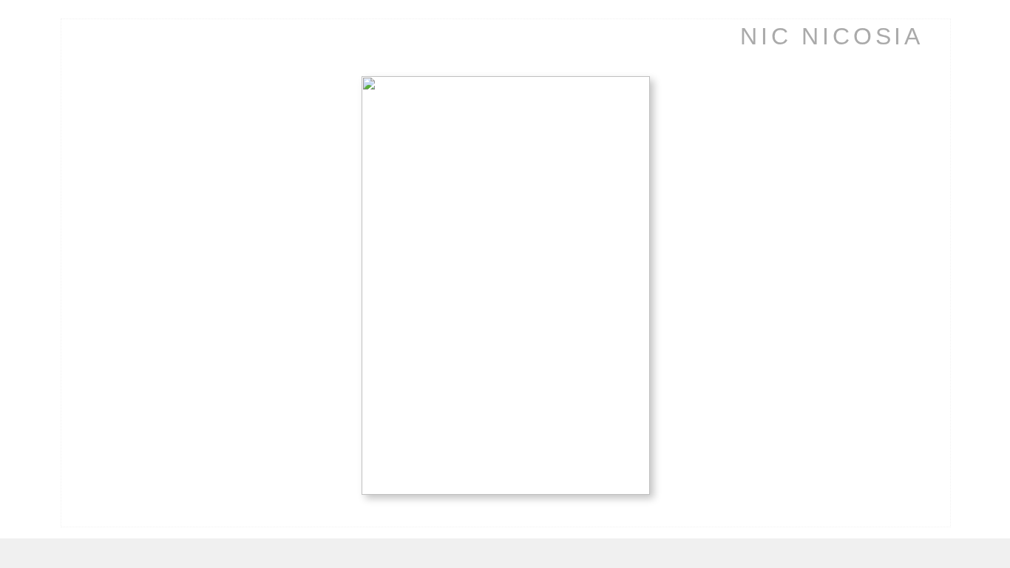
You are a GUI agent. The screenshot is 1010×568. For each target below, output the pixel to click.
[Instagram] (43, 396)
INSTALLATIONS (79, 211)
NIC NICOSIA (831, 36)
